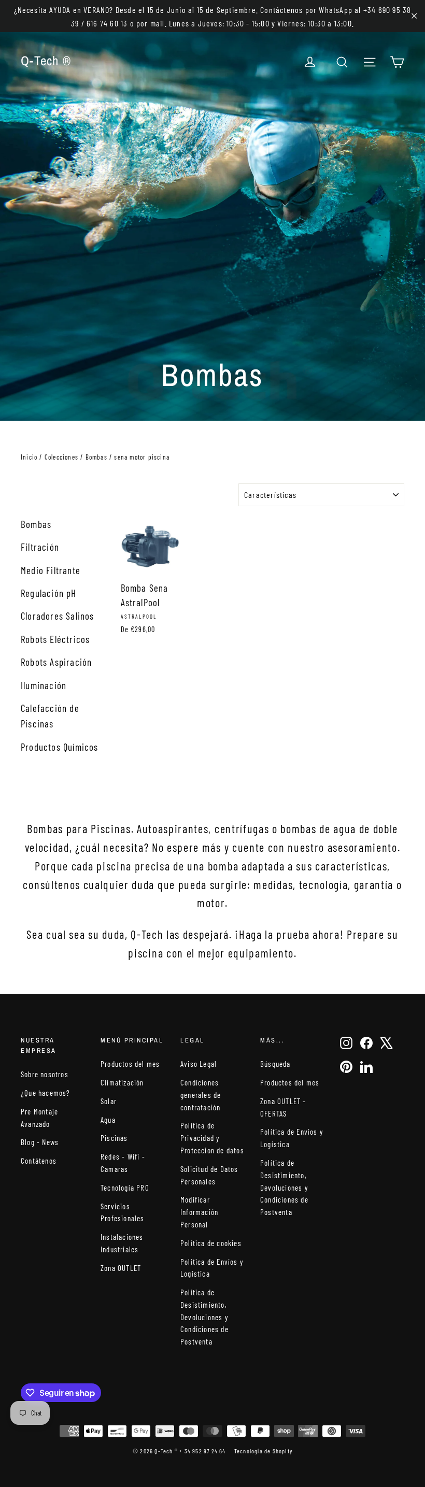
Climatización (122, 1082)
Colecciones (61, 457)
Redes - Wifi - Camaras (123, 1163)
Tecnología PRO (125, 1187)
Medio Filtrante (50, 570)
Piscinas (114, 1137)
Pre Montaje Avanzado (39, 1117)
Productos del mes (130, 1063)
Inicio (29, 457)
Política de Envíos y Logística (211, 1268)
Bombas (96, 457)
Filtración (40, 547)
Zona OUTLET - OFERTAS (283, 1107)
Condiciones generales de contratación (200, 1095)
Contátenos (38, 1160)
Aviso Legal (198, 1063)
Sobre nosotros (44, 1074)
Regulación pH (49, 593)
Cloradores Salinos (57, 616)
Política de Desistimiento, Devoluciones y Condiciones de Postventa (204, 1317)
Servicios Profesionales (123, 1212)
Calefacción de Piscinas (50, 716)
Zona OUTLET (121, 1267)
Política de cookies (211, 1243)
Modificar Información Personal (199, 1212)
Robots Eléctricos (55, 639)
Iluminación (43, 685)
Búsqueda (275, 1063)
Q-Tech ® (46, 60)
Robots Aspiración (56, 662)
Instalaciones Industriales (122, 1243)
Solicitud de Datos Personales (209, 1175)
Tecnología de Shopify (263, 1450)
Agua (108, 1119)
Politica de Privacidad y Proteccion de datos (212, 1138)
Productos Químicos (59, 747)
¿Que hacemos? (45, 1092)
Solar (109, 1101)
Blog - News (40, 1142)
